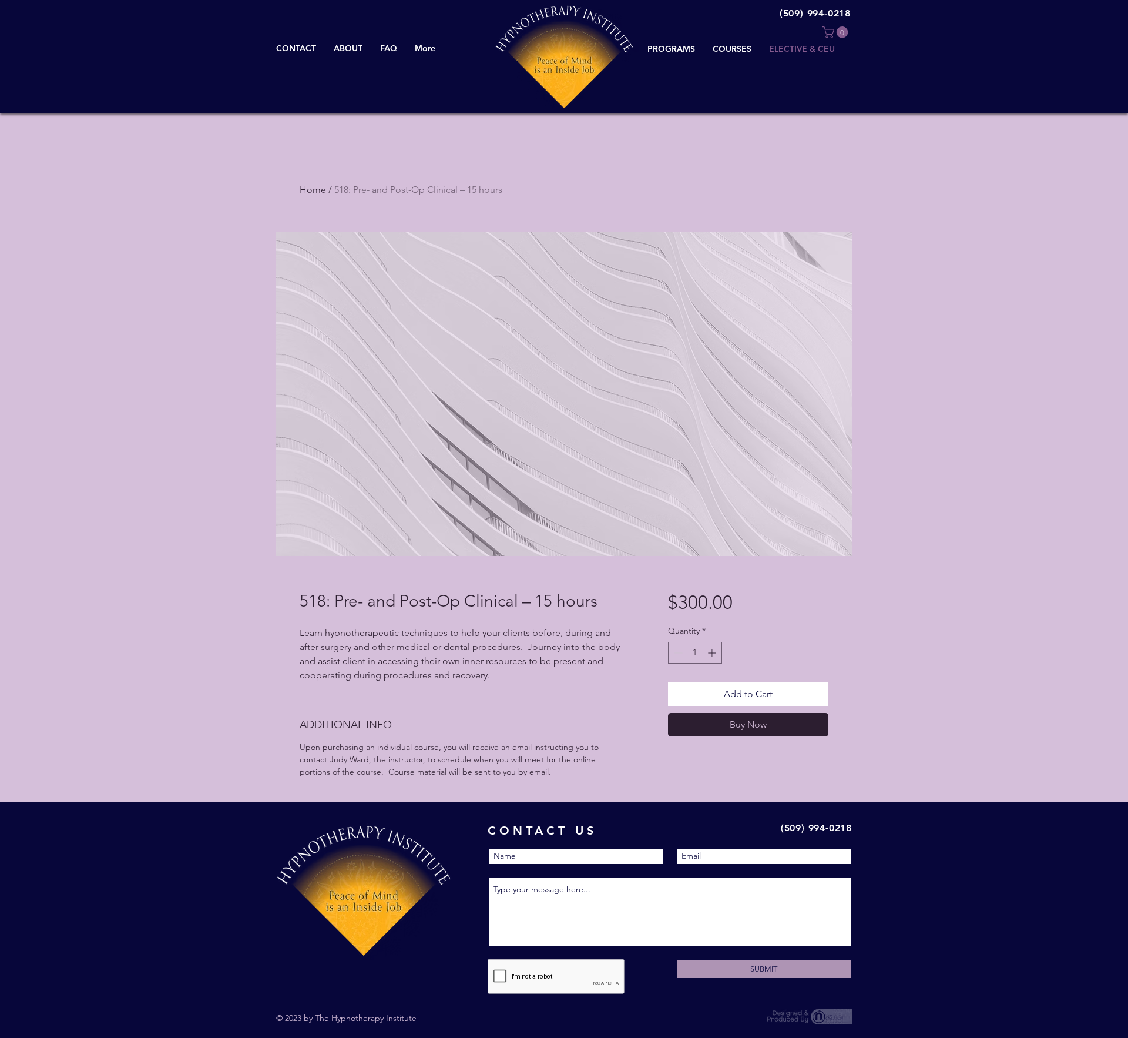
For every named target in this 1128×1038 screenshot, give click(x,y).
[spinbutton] (695, 652)
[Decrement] (677, 652)
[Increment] (713, 652)
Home (313, 189)
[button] (836, 32)
